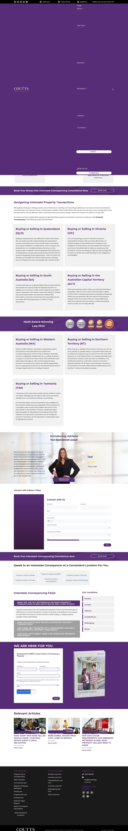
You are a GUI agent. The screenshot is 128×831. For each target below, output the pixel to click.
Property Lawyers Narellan (51, 574)
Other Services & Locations (21, 814)
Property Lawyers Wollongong (77, 580)
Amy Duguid (51, 740)
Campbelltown (90, 617)
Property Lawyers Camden (25, 580)
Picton (87, 629)
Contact (93, 152)
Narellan (87, 599)
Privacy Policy (110, 830)
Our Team (80, 26)
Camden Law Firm (55, 777)
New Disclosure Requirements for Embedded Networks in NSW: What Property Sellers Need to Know (97, 740)
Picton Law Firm (53, 795)
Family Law (18, 791)
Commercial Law (30, 459)
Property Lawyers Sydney (25, 575)
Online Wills (94, 173)
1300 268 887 (89, 774)
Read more (18, 748)
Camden (87, 605)
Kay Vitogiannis (19, 745)
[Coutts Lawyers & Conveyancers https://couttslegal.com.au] (21, 89)
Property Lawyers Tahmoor (77, 575)
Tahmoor (88, 611)
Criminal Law (18, 798)
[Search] (112, 89)
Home (79, 6)
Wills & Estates (19, 780)
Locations (81, 128)
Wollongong (89, 623)
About (79, 9)
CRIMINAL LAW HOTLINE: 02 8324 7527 (103, 2)
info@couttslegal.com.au (90, 781)
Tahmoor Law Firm (55, 786)
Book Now (102, 190)
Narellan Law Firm (54, 774)
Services (80, 63)
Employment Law (20, 795)
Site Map (103, 830)
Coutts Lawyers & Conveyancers (26, 454)
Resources (81, 89)
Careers (80, 116)
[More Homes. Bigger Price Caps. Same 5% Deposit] (64, 726)
